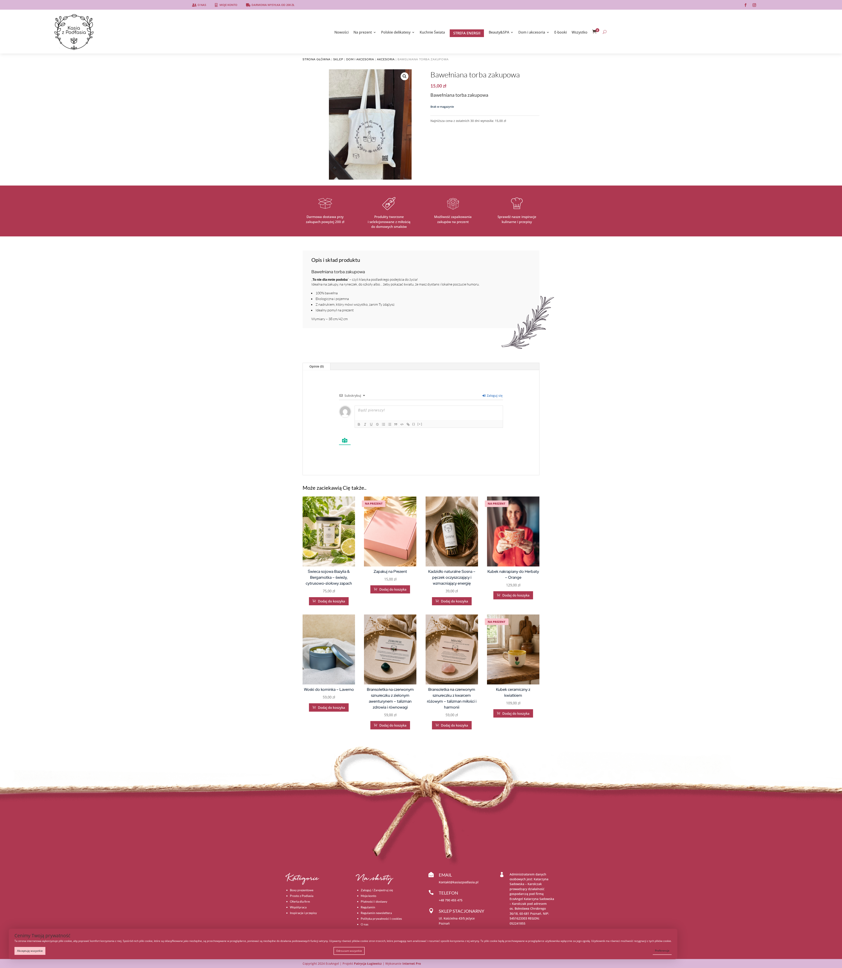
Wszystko (579, 33)
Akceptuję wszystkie (30, 951)
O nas (202, 5)
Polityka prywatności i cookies (381, 918)
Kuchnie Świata (432, 33)
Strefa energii (466, 33)
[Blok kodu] (402, 424)
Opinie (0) (316, 366)
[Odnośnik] (408, 424)
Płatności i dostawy (374, 901)
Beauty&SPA (499, 33)
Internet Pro (411, 963)
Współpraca (298, 907)
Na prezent (362, 33)
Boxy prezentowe (301, 890)
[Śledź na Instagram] (754, 5)
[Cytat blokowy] (396, 424)
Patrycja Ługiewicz (368, 963)
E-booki (560, 33)
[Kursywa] (365, 424)
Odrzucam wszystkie (349, 951)
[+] (419, 424)
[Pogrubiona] (359, 424)
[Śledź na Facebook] (745, 5)
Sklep (338, 59)
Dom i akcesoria (531, 33)
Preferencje (662, 950)
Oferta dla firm (300, 901)
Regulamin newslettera (376, 913)
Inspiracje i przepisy (303, 913)
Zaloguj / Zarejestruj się (377, 890)
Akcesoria (386, 59)
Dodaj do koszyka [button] (328, 601)
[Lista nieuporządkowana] (390, 424)
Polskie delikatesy (395, 33)
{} (413, 424)
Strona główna (316, 59)
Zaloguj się (494, 395)
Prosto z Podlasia (301, 896)
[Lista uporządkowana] (383, 424)
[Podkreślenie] (371, 424)
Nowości (341, 33)
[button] (405, 76)
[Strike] (377, 424)
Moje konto (228, 5)
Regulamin (368, 907)
